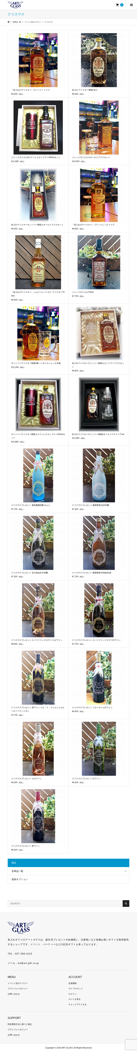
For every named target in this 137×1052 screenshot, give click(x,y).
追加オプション (20, 879)
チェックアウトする (77, 1004)
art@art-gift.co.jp (28, 963)
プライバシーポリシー (18, 988)
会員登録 (72, 983)
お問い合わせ (14, 994)
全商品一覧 (17, 871)
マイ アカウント (75, 988)
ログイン (72, 994)
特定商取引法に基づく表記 (20, 1024)
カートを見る (74, 999)
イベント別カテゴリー (18, 983)
